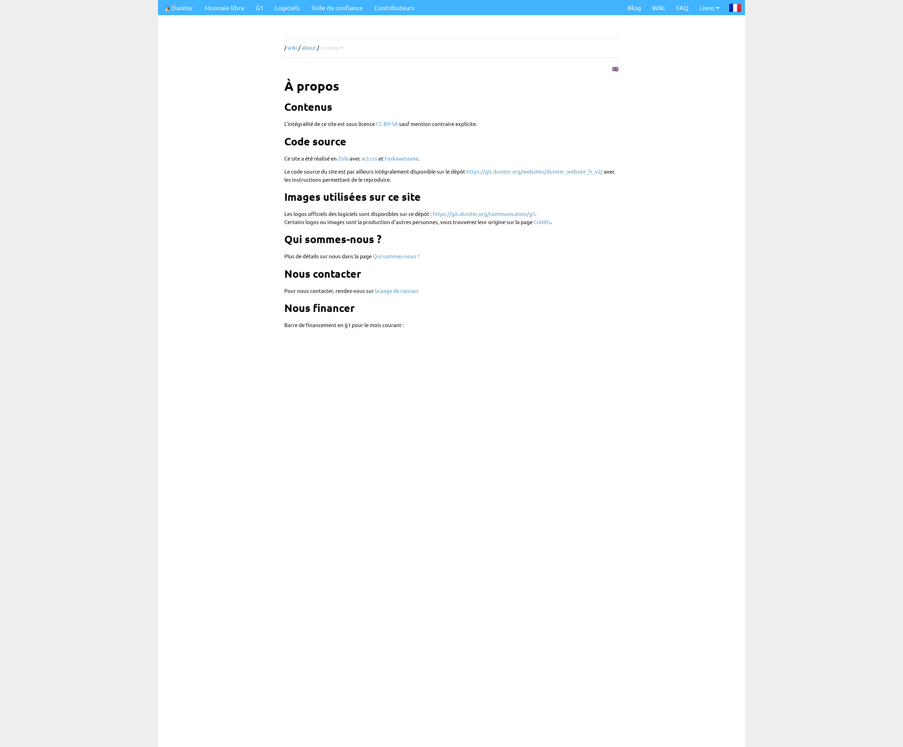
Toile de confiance (337, 7)
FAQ (682, 7)
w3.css (369, 158)
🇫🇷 (735, 7)
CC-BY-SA (387, 123)
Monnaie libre (224, 7)
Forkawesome (401, 158)
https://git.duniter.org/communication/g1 (484, 213)
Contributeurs (394, 7)
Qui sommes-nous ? (396, 256)
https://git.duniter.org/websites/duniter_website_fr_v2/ (534, 171)
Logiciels (287, 7)
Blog (634, 7)
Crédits (542, 221)
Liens (708, 7)
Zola (343, 158)
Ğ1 (259, 7)
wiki (292, 47)
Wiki (658, 7)
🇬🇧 (615, 68)
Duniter (181, 7)
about (309, 47)
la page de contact (397, 290)
